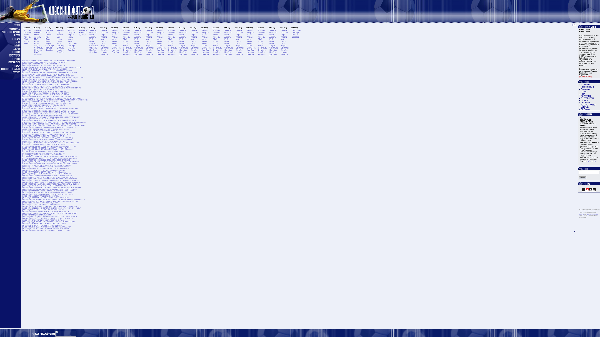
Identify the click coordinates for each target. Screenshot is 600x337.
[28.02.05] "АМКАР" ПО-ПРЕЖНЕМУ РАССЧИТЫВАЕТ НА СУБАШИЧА (48, 60)
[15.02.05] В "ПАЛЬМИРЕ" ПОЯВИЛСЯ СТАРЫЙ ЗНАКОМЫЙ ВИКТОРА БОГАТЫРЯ (53, 126)
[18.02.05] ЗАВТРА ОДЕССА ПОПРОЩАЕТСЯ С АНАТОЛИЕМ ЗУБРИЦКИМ (50, 108)
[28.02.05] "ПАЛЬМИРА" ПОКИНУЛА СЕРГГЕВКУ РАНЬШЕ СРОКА (47, 71)
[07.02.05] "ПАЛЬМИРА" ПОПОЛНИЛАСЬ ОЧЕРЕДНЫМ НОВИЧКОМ (48, 191)
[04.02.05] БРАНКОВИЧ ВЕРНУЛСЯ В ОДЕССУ (40, 203)
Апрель (27, 37)
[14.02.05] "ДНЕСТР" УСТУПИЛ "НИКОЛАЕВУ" (39, 131)
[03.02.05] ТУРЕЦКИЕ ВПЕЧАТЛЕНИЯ (36, 215)
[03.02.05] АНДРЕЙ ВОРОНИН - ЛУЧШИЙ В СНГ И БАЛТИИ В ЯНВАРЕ (48, 222)
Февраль (28, 33)
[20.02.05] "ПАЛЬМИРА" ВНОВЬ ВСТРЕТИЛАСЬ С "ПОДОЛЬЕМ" (46, 102)
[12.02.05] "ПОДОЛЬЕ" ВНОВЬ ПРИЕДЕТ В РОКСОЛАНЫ (44, 144)
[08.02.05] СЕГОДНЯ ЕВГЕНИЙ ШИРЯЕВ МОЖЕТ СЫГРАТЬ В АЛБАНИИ (49, 189)
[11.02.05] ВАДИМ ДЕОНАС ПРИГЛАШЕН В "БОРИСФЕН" (43, 153)
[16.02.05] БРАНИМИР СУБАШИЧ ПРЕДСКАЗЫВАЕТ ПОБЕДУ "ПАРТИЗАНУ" (51, 117)
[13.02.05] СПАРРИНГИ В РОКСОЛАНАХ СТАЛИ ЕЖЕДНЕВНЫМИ (47, 139)
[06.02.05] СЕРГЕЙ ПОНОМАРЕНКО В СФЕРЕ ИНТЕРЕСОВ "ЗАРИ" (47, 194)
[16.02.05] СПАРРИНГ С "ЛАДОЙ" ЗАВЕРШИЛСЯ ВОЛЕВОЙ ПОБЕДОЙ (49, 120)
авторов (581, 214)
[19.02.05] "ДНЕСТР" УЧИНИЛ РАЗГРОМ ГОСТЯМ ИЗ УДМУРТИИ (46, 103)
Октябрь (38, 50)
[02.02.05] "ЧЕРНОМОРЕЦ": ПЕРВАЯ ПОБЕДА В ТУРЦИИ (44, 223)
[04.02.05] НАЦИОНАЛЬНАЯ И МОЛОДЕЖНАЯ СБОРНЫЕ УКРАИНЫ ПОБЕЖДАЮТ (53, 199)
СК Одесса (585, 109)
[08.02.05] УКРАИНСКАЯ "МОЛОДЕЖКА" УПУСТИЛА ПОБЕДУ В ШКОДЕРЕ (50, 184)
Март (26, 35)
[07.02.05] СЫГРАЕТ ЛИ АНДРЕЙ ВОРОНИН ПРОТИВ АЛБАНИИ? (47, 192)
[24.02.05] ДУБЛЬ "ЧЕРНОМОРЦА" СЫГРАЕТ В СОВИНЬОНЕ (45, 84)
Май (26, 39)
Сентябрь (38, 48)
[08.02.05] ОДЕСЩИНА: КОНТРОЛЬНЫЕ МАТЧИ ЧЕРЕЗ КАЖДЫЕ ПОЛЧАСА (51, 182)
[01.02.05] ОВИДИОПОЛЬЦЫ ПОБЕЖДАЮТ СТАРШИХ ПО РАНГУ (47, 230)
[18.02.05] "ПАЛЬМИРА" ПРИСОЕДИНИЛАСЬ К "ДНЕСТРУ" (44, 110)
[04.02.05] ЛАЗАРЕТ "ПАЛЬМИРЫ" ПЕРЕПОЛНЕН (41, 204)
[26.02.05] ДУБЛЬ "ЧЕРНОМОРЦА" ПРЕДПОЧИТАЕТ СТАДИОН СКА (48, 76)
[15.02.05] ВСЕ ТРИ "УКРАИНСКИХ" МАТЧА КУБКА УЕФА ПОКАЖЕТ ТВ (49, 124)
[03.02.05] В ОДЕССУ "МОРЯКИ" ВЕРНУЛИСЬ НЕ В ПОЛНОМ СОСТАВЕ (49, 213)
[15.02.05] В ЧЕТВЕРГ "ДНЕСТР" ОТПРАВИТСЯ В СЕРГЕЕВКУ (46, 129)
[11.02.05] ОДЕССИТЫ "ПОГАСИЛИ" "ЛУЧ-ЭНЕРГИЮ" (42, 155)
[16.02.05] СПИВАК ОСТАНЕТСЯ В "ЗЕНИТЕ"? (39, 119)
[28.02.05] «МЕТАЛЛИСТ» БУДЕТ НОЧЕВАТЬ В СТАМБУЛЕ (44, 62)
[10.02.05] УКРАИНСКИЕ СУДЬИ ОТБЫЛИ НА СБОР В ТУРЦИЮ (46, 160)
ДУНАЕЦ (585, 107)
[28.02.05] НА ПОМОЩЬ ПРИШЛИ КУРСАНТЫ (39, 64)
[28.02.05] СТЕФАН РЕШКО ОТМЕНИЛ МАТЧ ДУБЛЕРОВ (43, 65)
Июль (26, 41)
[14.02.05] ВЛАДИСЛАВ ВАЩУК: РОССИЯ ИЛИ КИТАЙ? (43, 136)
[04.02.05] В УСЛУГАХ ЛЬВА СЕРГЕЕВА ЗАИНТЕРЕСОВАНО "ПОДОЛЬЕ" (50, 206)
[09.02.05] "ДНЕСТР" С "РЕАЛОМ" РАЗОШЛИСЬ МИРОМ (43, 170)
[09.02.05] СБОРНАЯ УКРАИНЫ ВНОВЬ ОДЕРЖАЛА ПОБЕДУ (45, 168)
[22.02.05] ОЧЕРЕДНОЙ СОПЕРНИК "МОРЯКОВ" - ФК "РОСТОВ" (46, 96)
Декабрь (38, 54)
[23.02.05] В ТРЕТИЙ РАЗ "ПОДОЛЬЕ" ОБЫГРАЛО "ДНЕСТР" (45, 93)
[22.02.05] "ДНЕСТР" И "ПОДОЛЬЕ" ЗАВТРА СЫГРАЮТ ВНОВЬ (46, 95)
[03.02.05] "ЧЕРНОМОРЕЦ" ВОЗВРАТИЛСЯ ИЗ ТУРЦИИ (43, 220)
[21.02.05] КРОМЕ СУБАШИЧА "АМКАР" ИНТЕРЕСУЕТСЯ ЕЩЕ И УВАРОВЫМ (51, 98)
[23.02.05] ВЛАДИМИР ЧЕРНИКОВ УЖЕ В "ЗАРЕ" (41, 89)
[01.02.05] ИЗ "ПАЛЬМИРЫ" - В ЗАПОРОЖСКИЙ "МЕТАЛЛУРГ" (46, 229)
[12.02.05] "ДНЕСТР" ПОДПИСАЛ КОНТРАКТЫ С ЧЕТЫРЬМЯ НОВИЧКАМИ (50, 143)
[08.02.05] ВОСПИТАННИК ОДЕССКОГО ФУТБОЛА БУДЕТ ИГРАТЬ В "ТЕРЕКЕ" (52, 187)
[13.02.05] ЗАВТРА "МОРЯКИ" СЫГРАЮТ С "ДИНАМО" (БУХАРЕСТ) (47, 138)
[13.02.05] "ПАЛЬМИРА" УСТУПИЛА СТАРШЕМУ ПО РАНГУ (44, 141)
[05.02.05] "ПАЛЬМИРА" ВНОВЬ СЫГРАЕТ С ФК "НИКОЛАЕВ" (45, 198)
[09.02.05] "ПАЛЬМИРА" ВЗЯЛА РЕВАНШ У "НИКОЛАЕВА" (44, 172)
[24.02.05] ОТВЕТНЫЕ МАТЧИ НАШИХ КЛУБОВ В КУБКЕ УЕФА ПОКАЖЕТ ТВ (51, 88)
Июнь (36, 41)
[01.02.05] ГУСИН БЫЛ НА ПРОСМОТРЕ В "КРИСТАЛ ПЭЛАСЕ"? (46, 227)
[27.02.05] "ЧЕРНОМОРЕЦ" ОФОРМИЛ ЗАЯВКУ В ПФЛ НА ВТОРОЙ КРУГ (50, 72)
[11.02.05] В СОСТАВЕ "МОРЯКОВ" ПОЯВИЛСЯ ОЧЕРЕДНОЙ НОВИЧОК (49, 156)
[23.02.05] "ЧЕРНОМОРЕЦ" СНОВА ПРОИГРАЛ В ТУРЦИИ (44, 91)
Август (27, 43)
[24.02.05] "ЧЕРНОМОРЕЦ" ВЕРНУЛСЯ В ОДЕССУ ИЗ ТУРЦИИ (46, 86)
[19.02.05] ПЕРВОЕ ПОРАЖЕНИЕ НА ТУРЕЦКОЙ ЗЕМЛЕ (43, 105)
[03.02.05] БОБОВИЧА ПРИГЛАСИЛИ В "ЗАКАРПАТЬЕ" (43, 210)
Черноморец (586, 84)
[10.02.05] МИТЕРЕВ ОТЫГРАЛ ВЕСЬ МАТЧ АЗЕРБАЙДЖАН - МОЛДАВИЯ (50, 162)
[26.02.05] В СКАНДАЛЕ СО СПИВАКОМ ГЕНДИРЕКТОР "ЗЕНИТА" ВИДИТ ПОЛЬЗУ (53, 77)
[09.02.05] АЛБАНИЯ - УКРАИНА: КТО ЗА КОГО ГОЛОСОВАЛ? (45, 167)
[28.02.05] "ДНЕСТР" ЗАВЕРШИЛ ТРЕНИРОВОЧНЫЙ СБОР (45, 69)
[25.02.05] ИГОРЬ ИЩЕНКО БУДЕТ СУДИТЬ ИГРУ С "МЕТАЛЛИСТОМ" (48, 79)
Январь (27, 30)
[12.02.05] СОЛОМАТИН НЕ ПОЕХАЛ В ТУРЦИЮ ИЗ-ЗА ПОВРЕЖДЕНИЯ (49, 146)
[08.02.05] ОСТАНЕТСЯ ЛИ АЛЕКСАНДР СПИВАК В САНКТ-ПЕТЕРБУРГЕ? (50, 180)
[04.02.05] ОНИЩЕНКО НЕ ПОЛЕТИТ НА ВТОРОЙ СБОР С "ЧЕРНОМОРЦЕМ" (51, 208)
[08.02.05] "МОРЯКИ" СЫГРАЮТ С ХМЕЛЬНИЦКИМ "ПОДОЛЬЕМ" (47, 186)
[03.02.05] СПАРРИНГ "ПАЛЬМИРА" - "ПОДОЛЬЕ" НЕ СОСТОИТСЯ (47, 218)
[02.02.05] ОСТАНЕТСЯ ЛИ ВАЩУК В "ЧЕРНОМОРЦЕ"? (43, 225)
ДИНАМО (585, 100)
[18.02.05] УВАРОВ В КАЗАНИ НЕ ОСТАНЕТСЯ (40, 107)
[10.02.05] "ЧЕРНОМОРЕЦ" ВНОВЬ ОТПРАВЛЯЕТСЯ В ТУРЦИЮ (46, 165)
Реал (583, 94)
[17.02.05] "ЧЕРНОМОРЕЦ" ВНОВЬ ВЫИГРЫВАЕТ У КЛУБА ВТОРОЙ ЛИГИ (50, 114)
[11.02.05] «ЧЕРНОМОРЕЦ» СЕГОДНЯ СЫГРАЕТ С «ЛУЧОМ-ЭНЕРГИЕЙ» (50, 158)
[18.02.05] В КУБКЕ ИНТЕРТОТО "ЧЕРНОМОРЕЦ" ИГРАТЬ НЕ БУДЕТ (48, 112)
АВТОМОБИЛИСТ (588, 105)
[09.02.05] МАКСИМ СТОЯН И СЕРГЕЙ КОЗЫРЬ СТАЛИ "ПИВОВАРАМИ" (49, 179)
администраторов (592, 214)
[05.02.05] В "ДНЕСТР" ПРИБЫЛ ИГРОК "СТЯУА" (40, 196)
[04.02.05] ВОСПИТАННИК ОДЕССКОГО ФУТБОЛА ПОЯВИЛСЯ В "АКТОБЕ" (51, 201)
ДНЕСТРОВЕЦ (587, 98)
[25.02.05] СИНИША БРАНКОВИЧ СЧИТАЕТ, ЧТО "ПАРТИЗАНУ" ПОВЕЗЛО (50, 81)
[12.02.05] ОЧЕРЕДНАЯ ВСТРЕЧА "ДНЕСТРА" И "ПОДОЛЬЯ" (45, 148)
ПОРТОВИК (586, 96)
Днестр (584, 91)
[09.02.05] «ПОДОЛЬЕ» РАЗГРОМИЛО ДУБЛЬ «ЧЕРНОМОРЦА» (46, 174)
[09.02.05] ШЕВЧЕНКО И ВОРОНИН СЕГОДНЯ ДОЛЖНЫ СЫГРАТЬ (47, 177)
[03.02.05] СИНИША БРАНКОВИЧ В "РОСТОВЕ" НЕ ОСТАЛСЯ (45, 211)
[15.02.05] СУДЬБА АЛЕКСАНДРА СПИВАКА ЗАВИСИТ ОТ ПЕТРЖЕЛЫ (49, 127)
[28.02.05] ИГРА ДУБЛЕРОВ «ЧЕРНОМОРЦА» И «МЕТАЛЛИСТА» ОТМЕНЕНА (51, 67)
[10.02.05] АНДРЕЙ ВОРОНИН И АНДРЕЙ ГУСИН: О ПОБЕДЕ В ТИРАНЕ (49, 163)
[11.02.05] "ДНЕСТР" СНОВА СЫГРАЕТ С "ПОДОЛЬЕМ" (43, 151)
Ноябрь (37, 52)
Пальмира (585, 89)
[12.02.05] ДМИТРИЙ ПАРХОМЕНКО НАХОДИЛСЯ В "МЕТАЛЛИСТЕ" (48, 150)
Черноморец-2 (587, 87)
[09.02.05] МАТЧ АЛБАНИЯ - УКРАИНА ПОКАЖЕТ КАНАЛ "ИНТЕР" (47, 175)
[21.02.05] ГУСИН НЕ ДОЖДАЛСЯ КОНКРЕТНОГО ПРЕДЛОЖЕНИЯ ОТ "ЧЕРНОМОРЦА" (55, 100)
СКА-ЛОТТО (586, 103)
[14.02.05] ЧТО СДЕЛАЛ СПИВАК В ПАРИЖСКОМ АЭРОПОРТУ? (46, 134)
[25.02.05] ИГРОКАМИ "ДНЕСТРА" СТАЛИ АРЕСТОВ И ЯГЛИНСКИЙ (47, 83)
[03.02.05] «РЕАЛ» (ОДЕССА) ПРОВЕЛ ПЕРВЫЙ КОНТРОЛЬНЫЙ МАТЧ (49, 216)
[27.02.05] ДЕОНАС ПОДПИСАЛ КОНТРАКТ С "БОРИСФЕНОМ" (46, 74)
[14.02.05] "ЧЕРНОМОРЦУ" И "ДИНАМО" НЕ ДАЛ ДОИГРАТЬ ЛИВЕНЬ (48, 132)
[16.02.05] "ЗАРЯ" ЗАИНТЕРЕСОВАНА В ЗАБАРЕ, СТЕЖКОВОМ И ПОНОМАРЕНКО (54, 122)
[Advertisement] (300, 241)
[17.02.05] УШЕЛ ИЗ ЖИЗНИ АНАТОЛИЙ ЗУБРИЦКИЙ (42, 115)
